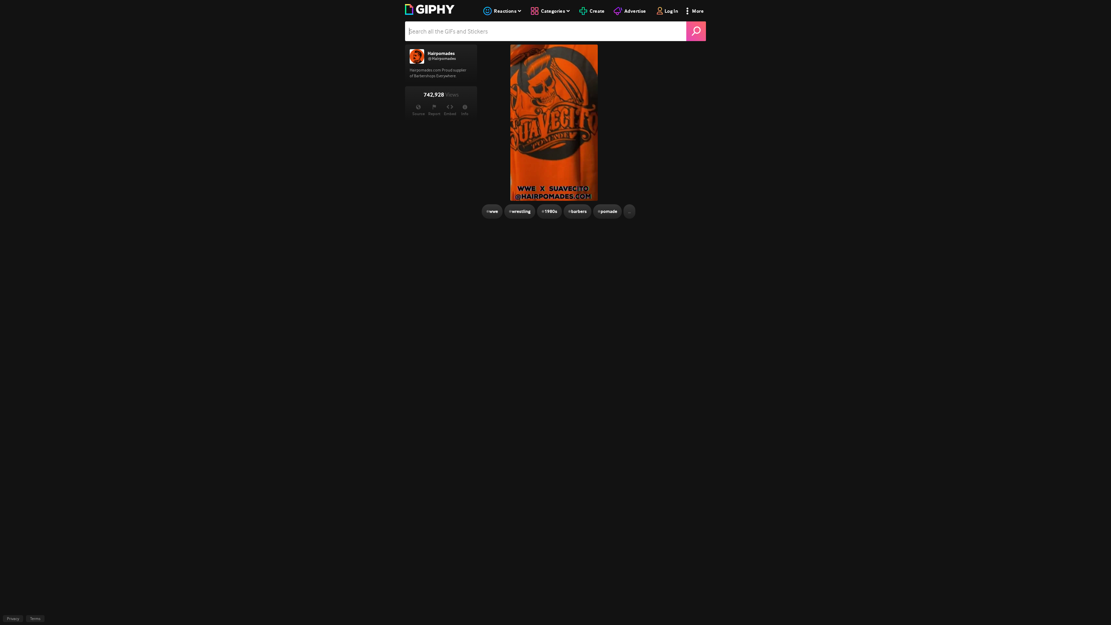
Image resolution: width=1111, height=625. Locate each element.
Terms (35, 618)
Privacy (13, 618)
